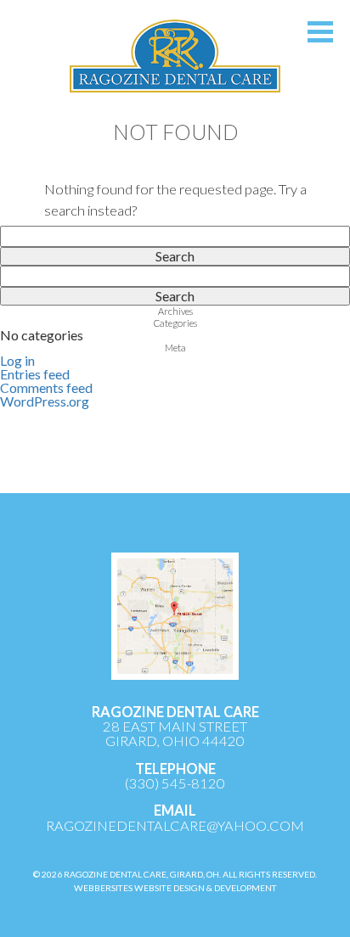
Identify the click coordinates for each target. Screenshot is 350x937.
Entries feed (35, 374)
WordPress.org (44, 401)
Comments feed (46, 387)
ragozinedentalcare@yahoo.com (175, 825)
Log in (17, 360)
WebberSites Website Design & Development (175, 888)
